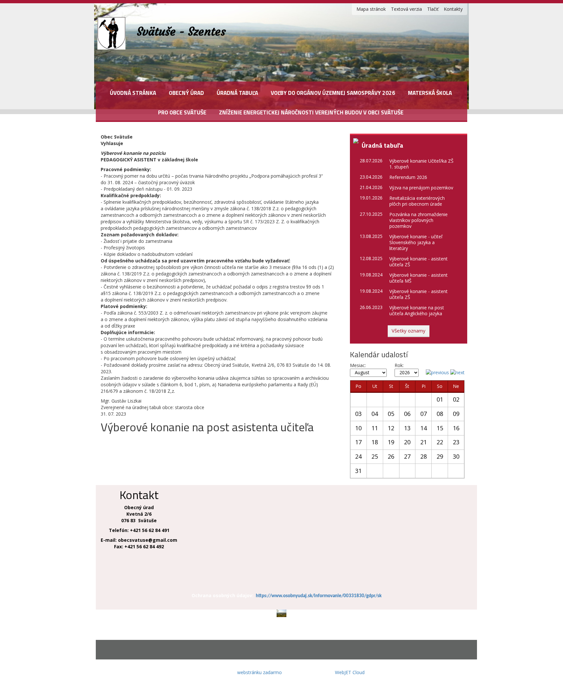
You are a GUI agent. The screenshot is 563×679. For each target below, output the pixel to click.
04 (374, 414)
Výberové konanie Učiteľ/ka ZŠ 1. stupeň (421, 164)
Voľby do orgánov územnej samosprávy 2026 (333, 93)
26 (391, 456)
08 (440, 414)
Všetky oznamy (409, 330)
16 (456, 428)
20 (407, 442)
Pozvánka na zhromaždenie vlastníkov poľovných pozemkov (418, 220)
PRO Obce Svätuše (182, 112)
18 (374, 442)
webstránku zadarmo (259, 672)
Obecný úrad (186, 93)
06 (407, 414)
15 (440, 428)
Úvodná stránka (133, 93)
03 (358, 414)
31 (358, 471)
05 (391, 414)
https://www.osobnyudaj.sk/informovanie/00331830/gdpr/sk (319, 596)
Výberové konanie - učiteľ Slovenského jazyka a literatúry (415, 242)
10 (358, 428)
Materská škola (430, 93)
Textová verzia (406, 9)
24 (358, 456)
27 (407, 456)
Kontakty (453, 9)
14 (423, 428)
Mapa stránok (371, 9)
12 (391, 428)
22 (440, 442)
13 (407, 428)
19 (391, 442)
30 (456, 456)
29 (440, 456)
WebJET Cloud (350, 672)
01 (440, 399)
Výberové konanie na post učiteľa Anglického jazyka (416, 310)
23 (456, 442)
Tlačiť (433, 9)
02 (456, 399)
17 (358, 442)
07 (423, 414)
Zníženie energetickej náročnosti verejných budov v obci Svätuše (311, 112)
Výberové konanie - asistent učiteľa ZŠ (418, 262)
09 (456, 414)
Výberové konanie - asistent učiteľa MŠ (418, 278)
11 (374, 428)
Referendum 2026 (408, 177)
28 (423, 456)
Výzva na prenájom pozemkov (421, 188)
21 (423, 442)
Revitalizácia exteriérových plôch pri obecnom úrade (417, 201)
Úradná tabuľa (237, 93)
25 (374, 456)
